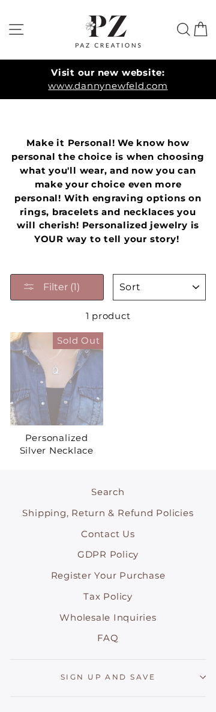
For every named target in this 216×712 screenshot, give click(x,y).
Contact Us (108, 534)
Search (108, 491)
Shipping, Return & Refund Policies (107, 513)
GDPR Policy (108, 554)
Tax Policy (108, 596)
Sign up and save (108, 676)
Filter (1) (60, 287)
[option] (108, 80)
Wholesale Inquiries (108, 617)
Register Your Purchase (108, 575)
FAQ (107, 638)
